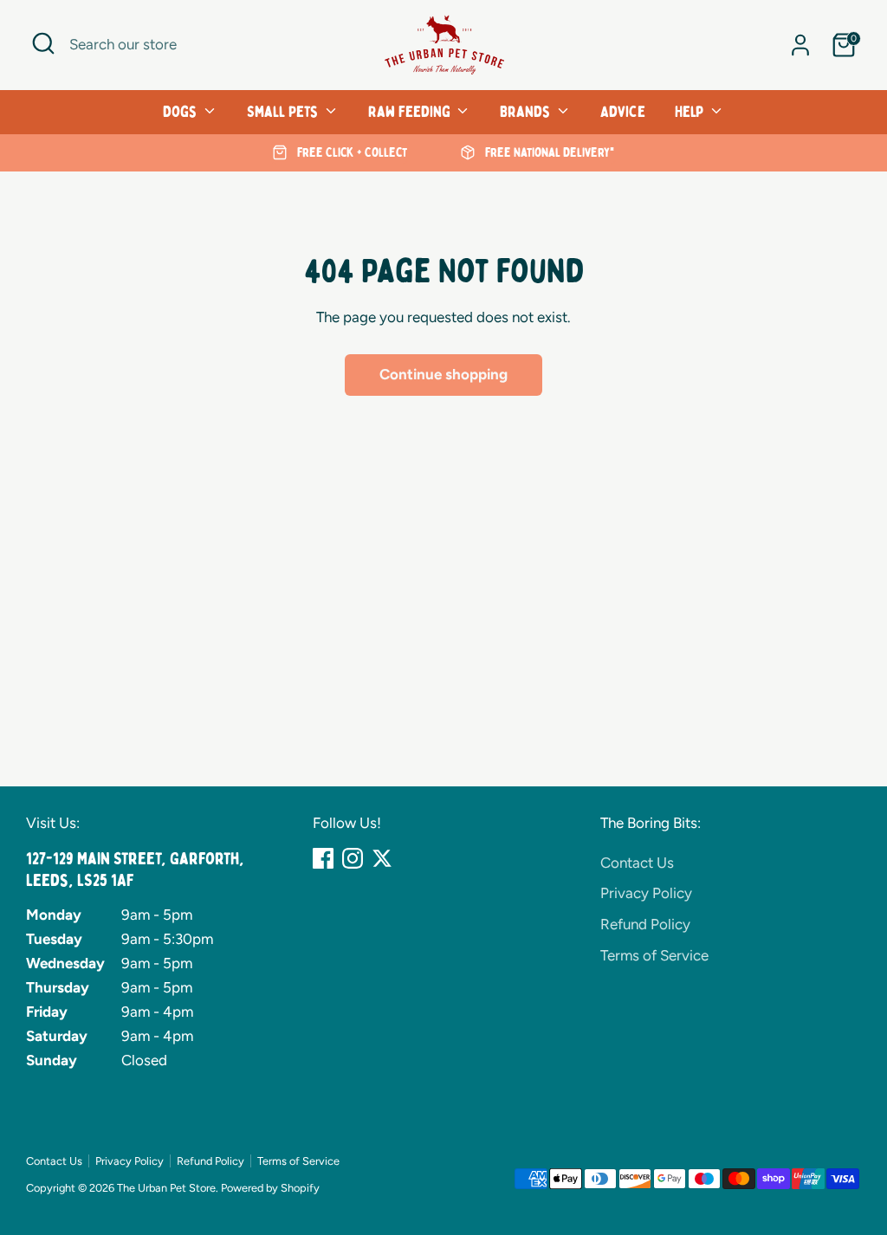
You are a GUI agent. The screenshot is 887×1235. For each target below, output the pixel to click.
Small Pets (284, 112)
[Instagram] (352, 858)
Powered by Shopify (270, 1187)
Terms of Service (654, 955)
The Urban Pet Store (166, 1187)
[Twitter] (382, 858)
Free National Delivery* (548, 152)
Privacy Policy (646, 893)
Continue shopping (443, 374)
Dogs (181, 112)
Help (691, 112)
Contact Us (637, 862)
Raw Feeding (411, 112)
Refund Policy (645, 924)
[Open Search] (43, 43)
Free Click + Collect (350, 152)
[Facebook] (323, 858)
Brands (527, 112)
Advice (622, 112)
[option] (340, 153)
